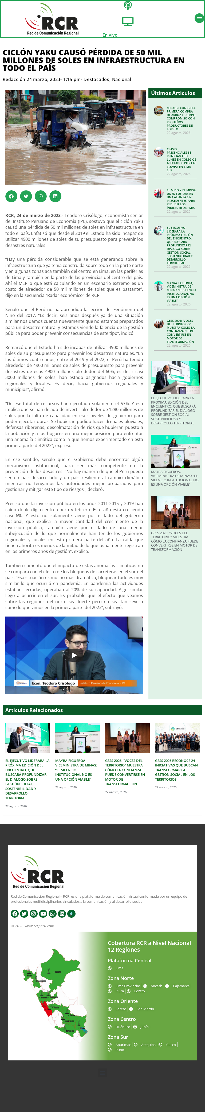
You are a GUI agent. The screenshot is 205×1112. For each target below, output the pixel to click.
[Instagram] (34, 914)
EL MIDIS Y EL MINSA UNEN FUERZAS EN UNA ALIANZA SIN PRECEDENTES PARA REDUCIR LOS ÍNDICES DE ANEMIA (181, 199)
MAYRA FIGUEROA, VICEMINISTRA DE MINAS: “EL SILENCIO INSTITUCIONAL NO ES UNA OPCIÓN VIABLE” (181, 292)
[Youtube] (43, 914)
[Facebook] (15, 914)
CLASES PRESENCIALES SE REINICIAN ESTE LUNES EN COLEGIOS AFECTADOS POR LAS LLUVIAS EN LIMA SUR (181, 159)
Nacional (121, 79)
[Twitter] (24, 914)
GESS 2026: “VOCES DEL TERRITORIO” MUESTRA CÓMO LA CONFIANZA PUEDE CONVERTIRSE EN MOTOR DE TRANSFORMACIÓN (181, 331)
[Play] (74, 655)
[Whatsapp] (53, 914)
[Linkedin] (62, 914)
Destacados (96, 79)
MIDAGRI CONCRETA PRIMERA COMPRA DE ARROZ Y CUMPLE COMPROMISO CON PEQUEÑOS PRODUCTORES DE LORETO (181, 118)
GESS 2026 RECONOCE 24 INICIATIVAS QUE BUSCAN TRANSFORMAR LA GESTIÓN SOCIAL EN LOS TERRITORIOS (176, 770)
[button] (11, 196)
